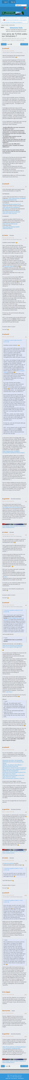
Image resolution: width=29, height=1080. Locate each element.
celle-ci (5, 577)
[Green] (27, 7)
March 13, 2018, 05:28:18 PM (8, 860)
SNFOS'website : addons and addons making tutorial (14, 526)
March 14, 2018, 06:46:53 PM (8, 895)
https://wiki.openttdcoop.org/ (9, 223)
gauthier (6, 499)
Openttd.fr (7, 209)
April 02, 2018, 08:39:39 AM (7, 1036)
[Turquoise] (25, 8)
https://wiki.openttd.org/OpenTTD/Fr (11, 204)
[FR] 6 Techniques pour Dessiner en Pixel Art (13, 778)
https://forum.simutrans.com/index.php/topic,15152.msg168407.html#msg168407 (14, 1047)
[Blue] (25, 7)
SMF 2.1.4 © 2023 (11, 1076)
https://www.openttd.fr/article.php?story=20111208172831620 (11, 212)
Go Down (3, 44)
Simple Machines (18, 1076)
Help (8, 1075)
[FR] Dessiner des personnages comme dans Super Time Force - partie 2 (13, 776)
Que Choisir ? (9, 692)
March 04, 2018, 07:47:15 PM (8, 237)
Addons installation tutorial (8, 527)
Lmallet (21, 20)
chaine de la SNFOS (8, 863)
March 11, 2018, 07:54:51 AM (8, 811)
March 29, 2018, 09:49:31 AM (8, 994)
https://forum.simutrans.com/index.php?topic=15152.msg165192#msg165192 (12, 646)
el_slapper (7, 992)
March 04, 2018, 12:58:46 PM (8, 186)
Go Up (2, 1066)
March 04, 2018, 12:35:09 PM (8, 50)
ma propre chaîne (8, 266)
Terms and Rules (13, 1075)
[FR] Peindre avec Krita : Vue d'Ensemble (12, 760)
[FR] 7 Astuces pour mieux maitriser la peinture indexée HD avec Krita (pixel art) (14, 770)
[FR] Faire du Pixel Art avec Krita (10, 766)
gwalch (24, 20)
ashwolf (6, 48)
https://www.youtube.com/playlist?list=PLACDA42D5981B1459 (14, 199)
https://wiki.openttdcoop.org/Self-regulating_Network (10, 227)
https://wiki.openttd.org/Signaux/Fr (11, 207)
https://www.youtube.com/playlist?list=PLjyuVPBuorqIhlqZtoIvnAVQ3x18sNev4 (13, 451)
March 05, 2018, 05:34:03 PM (8, 501)
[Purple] (24, 8)
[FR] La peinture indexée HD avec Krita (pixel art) (14, 768)
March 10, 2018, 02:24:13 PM (8, 749)
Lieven (6, 235)
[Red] (24, 7)
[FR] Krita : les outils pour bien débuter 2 (12, 765)
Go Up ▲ (20, 1075)
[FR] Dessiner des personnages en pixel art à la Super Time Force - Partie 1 (13, 773)
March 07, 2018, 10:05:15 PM (8, 605)
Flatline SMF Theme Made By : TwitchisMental (15, 1078)
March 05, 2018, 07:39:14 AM (8, 336)
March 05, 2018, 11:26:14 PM (8, 534)
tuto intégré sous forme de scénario (11, 507)
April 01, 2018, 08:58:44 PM (7, 1013)
